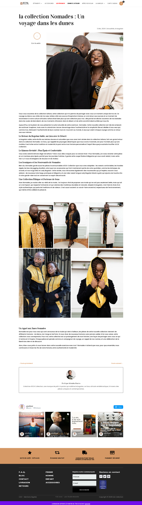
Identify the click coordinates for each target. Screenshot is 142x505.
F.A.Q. (22, 472)
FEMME (49, 472)
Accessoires (49, 3)
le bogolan (119, 29)
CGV (20, 497)
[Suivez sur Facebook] (100, 476)
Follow (120, 407)
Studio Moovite (73, 497)
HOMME (50, 476)
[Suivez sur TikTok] (104, 476)
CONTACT (24, 479)
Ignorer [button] (87, 504)
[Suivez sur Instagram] (108, 476)
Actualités (110, 29)
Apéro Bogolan (87, 3)
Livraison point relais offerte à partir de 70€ (84, 459)
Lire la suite (36, 43)
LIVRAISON (24, 483)
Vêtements (36, 3)
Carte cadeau (112, 3)
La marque (99, 3)
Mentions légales (30, 497)
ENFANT (50, 479)
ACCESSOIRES (53, 483)
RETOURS (23, 486)
